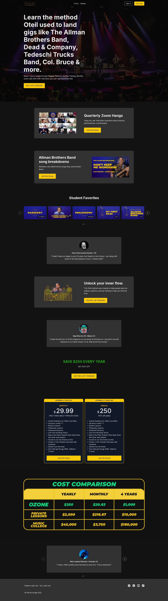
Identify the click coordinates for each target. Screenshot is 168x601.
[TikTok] (143, 585)
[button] (148, 213)
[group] (35, 212)
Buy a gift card (45, 586)
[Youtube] (138, 585)
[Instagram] (129, 585)
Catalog (83, 3)
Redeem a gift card (31, 586)
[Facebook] (134, 585)
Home (76, 3)
